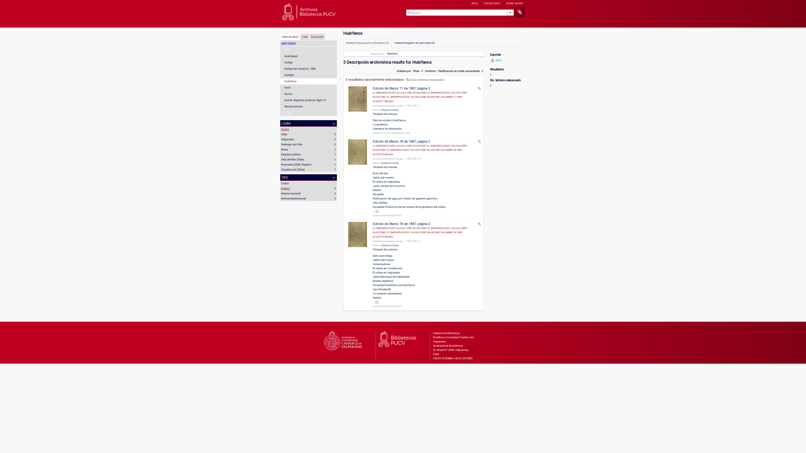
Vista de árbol (290, 36)
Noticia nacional (291, 193)
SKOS (498, 60)
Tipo (284, 177)
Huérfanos (290, 81)
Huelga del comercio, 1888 (300, 68)
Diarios (285, 188)
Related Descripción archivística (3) (367, 42)
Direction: (431, 71)
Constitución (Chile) (293, 169)
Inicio (474, 3)
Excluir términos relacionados (426, 79)
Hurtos (288, 93)
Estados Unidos (291, 154)
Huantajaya (291, 56)
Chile (284, 134)
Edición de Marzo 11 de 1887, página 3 (401, 88)
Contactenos (492, 3)
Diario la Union (390, 109)
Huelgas (289, 75)
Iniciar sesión (514, 3)
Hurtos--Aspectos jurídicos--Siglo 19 (305, 100)
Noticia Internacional (293, 198)
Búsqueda (317, 36)
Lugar (286, 123)
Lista (305, 36)
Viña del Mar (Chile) (292, 159)
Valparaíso (287, 139)
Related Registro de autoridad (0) (415, 42)
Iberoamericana (293, 106)
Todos (285, 129)
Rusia (284, 149)
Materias (392, 53)
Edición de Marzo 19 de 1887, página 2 (401, 224)
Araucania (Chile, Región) (296, 164)
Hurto (287, 87)
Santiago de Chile (291, 144)
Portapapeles (519, 12)
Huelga (288, 62)
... (287, 49)
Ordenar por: (404, 71)
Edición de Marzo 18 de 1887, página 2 (401, 141)
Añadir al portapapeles (479, 88)
